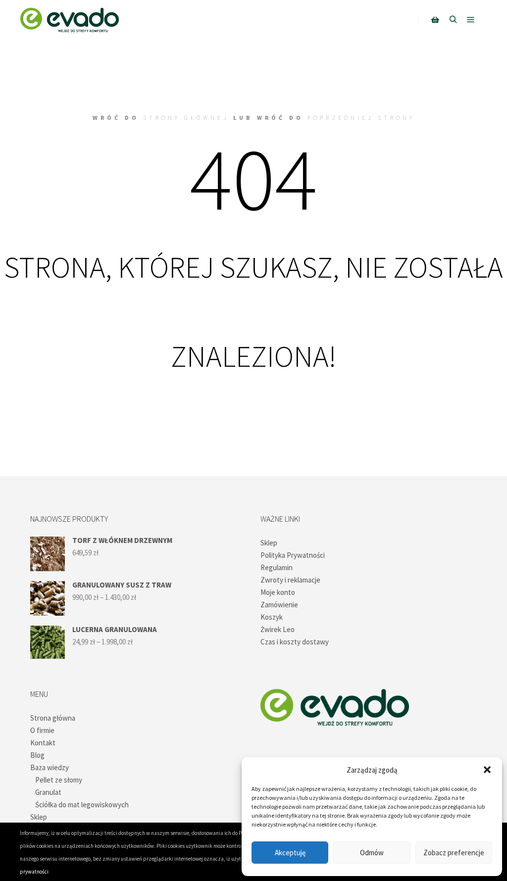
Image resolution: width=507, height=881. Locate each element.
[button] (487, 770)
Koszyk (271, 617)
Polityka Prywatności (292, 555)
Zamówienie (279, 604)
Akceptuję (290, 852)
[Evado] (69, 20)
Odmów (372, 852)
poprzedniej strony (361, 117)
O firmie (42, 730)
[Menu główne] (471, 19)
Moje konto (277, 592)
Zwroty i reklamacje (290, 580)
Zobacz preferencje (453, 852)
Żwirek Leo (277, 629)
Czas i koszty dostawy (294, 641)
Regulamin (276, 567)
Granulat (48, 792)
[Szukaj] (453, 19)
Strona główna (52, 718)
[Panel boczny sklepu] (435, 19)
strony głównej (186, 117)
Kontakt (42, 742)
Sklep (268, 542)
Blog (37, 755)
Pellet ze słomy (58, 779)
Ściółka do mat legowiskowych (82, 804)
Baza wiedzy (49, 767)
